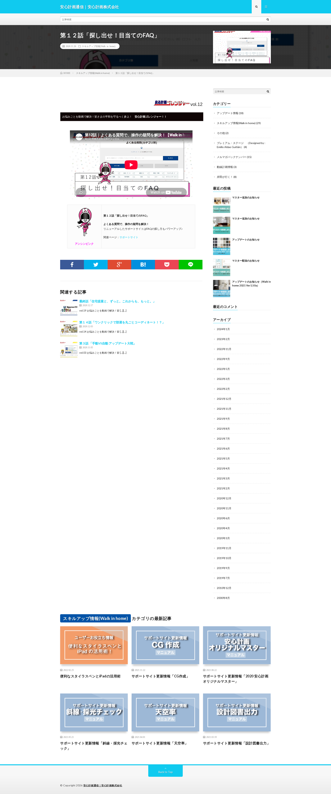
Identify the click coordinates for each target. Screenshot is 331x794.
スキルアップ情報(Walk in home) (98, 46)
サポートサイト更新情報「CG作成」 (161, 676)
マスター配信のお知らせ (246, 260)
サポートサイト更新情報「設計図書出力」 (236, 743)
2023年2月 (223, 339)
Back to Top (165, 772)
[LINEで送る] (190, 264)
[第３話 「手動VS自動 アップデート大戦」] (68, 349)
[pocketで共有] (167, 264)
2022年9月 (223, 359)
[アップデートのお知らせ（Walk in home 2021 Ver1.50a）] (221, 288)
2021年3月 (223, 478)
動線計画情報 (225, 166)
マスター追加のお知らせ (246, 197)
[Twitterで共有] (96, 264)
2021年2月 (223, 488)
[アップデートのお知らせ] (221, 246)
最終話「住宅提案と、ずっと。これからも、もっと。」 (117, 301)
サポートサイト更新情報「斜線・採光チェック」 (94, 745)
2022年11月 (224, 349)
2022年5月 (223, 368)
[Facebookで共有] (72, 264)
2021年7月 (223, 438)
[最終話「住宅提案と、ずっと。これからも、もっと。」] (68, 307)
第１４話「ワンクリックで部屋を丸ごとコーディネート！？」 (122, 322)
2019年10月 (224, 558)
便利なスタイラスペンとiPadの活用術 (90, 676)
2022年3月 (223, 378)
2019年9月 (223, 568)
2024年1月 (223, 329)
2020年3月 (223, 538)
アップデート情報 (227, 113)
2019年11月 (224, 548)
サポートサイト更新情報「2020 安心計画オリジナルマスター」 (236, 678)
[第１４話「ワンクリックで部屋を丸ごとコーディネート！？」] (68, 328)
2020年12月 (224, 498)
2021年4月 (223, 468)
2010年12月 (224, 588)
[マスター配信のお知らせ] (221, 267)
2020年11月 (224, 508)
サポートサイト (129, 237)
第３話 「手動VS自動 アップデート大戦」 (107, 343)
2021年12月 (224, 398)
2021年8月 (223, 428)
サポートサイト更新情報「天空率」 (160, 743)
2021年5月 (223, 458)
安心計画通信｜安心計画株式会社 (102, 785)
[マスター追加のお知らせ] (221, 204)
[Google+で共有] (119, 264)
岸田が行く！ (225, 176)
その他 (221, 133)
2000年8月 (223, 597)
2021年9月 (223, 418)
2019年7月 (223, 578)
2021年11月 (224, 408)
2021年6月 (223, 448)
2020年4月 (223, 528)
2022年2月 (223, 388)
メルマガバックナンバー (231, 157)
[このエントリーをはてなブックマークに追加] (143, 264)
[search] (268, 19)
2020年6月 (223, 518)
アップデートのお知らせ (246, 239)
